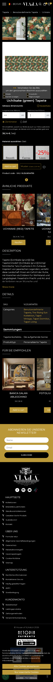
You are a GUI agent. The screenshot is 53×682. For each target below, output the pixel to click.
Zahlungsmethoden (14, 613)
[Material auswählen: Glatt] (10, 152)
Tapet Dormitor (41, 319)
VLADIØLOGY (11, 520)
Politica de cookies (19, 655)
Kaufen (18, 242)
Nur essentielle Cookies (26, 672)
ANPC (8, 588)
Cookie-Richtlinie (13, 558)
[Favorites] (49, 4)
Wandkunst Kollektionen (16, 511)
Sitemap (9, 563)
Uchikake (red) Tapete (18, 228)
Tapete (5, 12)
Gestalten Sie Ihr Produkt (16, 516)
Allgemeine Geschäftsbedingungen (20, 541)
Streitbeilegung (12, 592)
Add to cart (10, 166)
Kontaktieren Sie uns (14, 579)
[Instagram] (23, 490)
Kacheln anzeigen (12, 97)
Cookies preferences (26, 678)
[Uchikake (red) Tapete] (18, 210)
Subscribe (26, 455)
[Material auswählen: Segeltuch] (26, 152)
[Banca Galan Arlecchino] (18, 374)
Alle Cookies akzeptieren (26, 666)
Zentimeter (11, 122)
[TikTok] (36, 490)
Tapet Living (30, 322)
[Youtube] (30, 490)
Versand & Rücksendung (16, 618)
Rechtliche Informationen (16, 575)
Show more (8, 287)
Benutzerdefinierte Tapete (25, 12)
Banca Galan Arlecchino (19, 395)
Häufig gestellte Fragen (15, 584)
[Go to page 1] (25, 36)
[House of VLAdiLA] (30, 4)
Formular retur (12, 537)
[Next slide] (48, 219)
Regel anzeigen (34, 97)
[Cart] (44, 4)
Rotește (8, 94)
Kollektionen (11, 502)
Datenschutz (11, 545)
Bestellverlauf (11, 605)
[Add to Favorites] (44, 167)
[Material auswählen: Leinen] (42, 152)
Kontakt (9, 524)
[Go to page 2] (28, 36)
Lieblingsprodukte (13, 609)
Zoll (25, 122)
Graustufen (33, 94)
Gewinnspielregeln (13, 554)
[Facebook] (17, 490)
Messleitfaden (45, 106)
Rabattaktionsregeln (14, 550)
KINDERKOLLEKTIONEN (15, 507)
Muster (30, 166)
